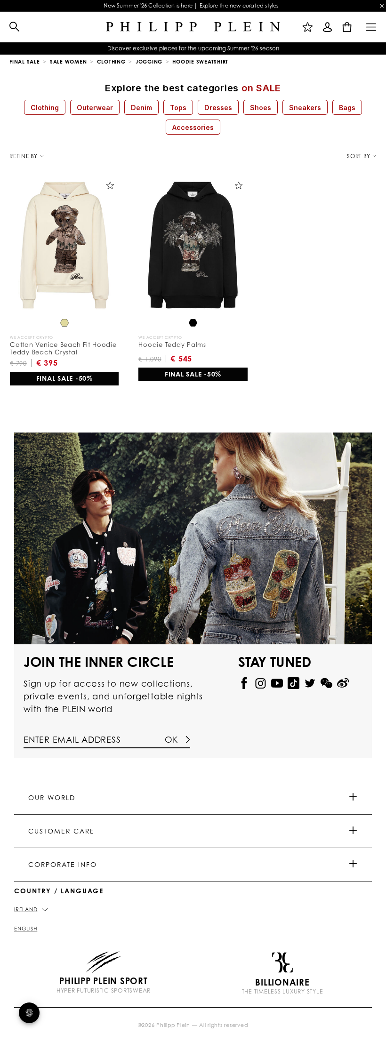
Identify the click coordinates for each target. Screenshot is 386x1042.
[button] (10, 27)
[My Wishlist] (308, 27)
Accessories (193, 127)
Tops (178, 108)
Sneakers (305, 108)
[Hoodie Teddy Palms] (193, 245)
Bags (347, 108)
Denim (141, 108)
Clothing (45, 108)
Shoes (260, 108)
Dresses (218, 108)
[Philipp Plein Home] (193, 27)
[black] (193, 323)
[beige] (64, 323)
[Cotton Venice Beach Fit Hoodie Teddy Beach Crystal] (64, 245)
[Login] (328, 27)
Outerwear (95, 108)
